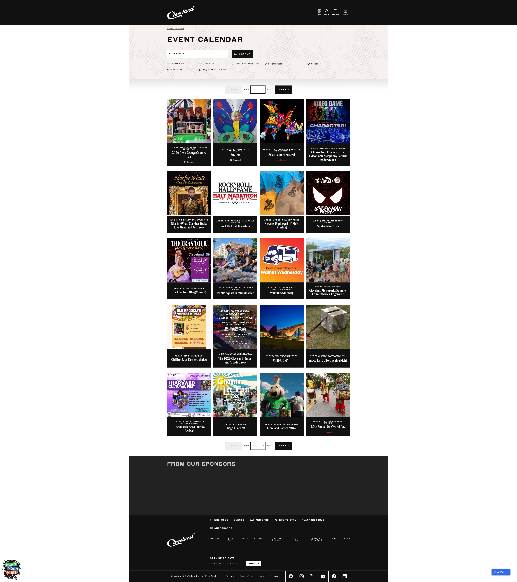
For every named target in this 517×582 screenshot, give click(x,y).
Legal (262, 576)
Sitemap (274, 576)
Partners (257, 538)
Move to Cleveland (316, 539)
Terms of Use (247, 576)
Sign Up (253, 563)
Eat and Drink (259, 520)
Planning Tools (313, 520)
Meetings (214, 538)
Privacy (230, 576)
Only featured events (214, 70)
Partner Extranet (277, 539)
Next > (284, 89)
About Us (296, 539)
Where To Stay (285, 520)
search (244, 53)
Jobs (334, 538)
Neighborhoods (221, 528)
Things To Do (219, 520)
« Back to (175, 29)
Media (245, 538)
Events (239, 520)
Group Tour (231, 539)
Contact (346, 538)
